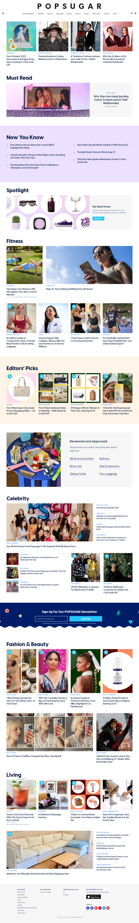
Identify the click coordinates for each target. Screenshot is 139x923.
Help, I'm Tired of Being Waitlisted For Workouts (69, 289)
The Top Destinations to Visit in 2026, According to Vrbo (110, 868)
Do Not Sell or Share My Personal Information (27, 909)
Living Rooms (12, 870)
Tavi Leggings (108, 473)
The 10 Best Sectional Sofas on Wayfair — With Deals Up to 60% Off (52, 411)
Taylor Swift (75, 335)
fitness (15, 241)
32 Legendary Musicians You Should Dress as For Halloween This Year (39, 558)
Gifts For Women (77, 404)
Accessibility (21, 895)
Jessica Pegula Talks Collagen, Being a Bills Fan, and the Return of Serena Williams (52, 342)
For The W (106, 335)
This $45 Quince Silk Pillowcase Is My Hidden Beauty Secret (110, 847)
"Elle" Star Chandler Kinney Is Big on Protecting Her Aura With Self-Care (53, 701)
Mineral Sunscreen (82, 458)
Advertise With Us (22, 897)
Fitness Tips (50, 286)
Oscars (99, 524)
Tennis (41, 335)
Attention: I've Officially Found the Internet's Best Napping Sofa (38, 873)
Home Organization (110, 811)
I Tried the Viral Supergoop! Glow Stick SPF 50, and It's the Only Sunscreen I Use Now (117, 411)
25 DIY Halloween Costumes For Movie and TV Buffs (85, 588)
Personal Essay (102, 505)
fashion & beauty (28, 644)
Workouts (10, 286)
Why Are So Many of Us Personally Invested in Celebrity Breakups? (114, 59)
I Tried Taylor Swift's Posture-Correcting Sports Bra (85, 339)
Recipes (9, 811)
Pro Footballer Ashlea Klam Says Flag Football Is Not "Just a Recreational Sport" (117, 341)
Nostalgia (42, 811)
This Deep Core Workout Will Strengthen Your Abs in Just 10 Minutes (22, 292)
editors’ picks (22, 368)
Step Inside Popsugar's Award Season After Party (113, 528)
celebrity (18, 499)
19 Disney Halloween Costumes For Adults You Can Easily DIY (116, 590)
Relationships (108, 53)
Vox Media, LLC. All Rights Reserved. (72, 917)
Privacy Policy (69, 623)
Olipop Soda (78, 473)
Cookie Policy (21, 913)
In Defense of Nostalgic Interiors (50, 816)
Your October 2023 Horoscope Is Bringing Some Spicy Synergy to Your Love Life (21, 60)
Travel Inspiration (103, 865)
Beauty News (107, 404)
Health (78, 14)
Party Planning (12, 543)
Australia (65, 895)
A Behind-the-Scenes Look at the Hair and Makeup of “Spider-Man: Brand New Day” (113, 759)
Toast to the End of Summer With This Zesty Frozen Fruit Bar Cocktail (20, 817)
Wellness (60, 14)
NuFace (104, 458)
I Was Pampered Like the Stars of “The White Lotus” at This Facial (21, 701)
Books (69, 14)
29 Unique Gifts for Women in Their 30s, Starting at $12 (85, 409)
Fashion (41, 14)
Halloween (24, 555)
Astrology (11, 53)
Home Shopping (44, 404)
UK (64, 892)
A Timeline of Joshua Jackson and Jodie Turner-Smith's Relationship (85, 59)
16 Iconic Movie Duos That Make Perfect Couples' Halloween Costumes (39, 586)
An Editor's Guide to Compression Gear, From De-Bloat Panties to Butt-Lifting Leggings (21, 342)
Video (115, 14)
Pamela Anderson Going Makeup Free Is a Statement (53, 57)
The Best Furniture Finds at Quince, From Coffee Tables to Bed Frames (112, 858)
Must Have (96, 14)
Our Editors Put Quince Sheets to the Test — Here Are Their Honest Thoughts (113, 836)
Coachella (100, 513)
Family (86, 14)
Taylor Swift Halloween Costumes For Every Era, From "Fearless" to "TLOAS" (111, 539)
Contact (19, 905)
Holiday (9, 404)
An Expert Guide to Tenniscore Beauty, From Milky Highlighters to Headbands (83, 702)
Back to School (77, 811)
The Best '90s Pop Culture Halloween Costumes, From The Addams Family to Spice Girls (43, 572)
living (14, 775)
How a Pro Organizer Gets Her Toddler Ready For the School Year (116, 817)
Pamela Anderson (45, 53)
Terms (61, 623)
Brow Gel (76, 466)
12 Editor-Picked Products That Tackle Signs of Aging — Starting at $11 (117, 701)
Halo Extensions (109, 466)
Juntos (106, 14)
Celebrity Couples (78, 53)
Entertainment (28, 14)
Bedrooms (100, 843)
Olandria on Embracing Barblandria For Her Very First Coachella (112, 517)
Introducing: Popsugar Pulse (107, 508)
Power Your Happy (45, 892)
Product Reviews (13, 335)
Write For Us (21, 892)
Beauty (50, 14)
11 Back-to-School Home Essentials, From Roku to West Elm (85, 817)
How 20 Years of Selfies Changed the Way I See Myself (34, 756)
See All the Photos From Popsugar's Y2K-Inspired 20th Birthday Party (41, 546)
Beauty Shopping (109, 695)
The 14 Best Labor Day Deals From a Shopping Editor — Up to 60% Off (21, 411)
